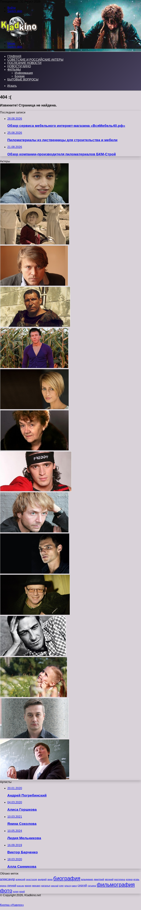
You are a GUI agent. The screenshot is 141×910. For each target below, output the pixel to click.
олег (61, 885)
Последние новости (24, 63)
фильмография (116, 885)
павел (74, 886)
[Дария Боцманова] (33, 696)
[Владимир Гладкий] (34, 367)
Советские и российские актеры (35, 59)
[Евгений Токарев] (34, 202)
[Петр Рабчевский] (35, 613)
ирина (3, 885)
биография (66, 878)
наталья (45, 885)
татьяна (92, 885)
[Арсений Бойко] (34, 243)
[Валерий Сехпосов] (36, 490)
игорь (136, 879)
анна (50, 879)
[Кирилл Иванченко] (34, 737)
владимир (87, 879)
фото (6, 890)
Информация (24, 72)
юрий (22, 891)
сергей (82, 885)
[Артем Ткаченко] (33, 655)
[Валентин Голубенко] (35, 326)
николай (54, 886)
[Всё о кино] (18, 37)
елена (129, 879)
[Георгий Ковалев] (34, 778)
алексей (20, 879)
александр (7, 879)
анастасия (31, 879)
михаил (36, 885)
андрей (42, 879)
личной (11, 885)
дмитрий (99, 879)
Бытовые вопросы (22, 79)
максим (20, 886)
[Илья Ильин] (34, 531)
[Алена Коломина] (34, 408)
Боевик (20, 76)
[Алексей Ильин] (34, 284)
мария (28, 885)
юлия (16, 891)
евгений (109, 879)
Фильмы (14, 69)
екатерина (119, 879)
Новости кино (19, 66)
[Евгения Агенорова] (34, 449)
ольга (67, 885)
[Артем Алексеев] (34, 572)
